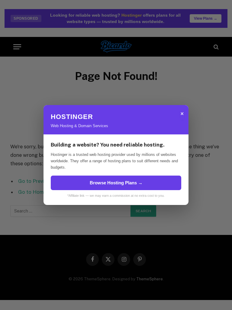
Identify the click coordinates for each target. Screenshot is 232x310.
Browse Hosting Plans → (116, 182)
